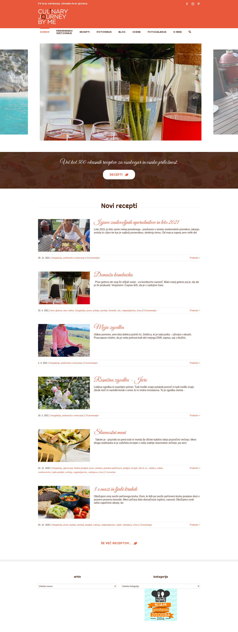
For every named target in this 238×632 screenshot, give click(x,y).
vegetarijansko (129, 310)
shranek (112, 310)
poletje (96, 310)
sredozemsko (44, 472)
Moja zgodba (109, 327)
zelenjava (92, 472)
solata (160, 468)
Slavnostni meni (110, 433)
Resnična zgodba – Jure (120, 380)
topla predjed (58, 472)
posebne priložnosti (112, 468)
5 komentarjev (150, 310)
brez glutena (56, 310)
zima (139, 310)
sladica (152, 468)
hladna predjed (81, 468)
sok (119, 310)
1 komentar (110, 472)
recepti (134, 468)
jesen (89, 310)
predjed (126, 468)
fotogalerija (57, 258)
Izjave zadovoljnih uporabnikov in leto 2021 (136, 222)
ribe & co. (143, 468)
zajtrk (118, 525)
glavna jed (68, 468)
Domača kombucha (113, 275)
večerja (68, 472)
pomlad (103, 310)
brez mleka (68, 310)
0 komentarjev (93, 258)
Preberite (194, 258)
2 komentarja (146, 525)
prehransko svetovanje (74, 258)
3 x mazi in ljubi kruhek (115, 489)
